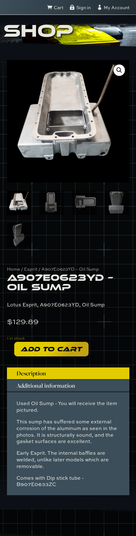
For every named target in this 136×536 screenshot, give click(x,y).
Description (31, 373)
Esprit (30, 269)
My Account (116, 7)
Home (13, 269)
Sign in (83, 7)
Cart (58, 7)
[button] (119, 70)
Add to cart (51, 349)
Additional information (45, 385)
